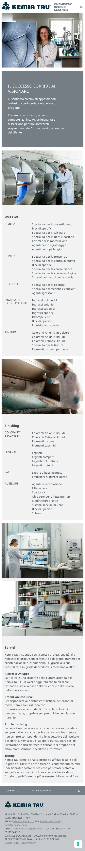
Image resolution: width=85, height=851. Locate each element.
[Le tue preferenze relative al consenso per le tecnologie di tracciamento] (78, 844)
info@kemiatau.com (16, 825)
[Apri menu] (81, 6)
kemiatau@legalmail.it (31, 828)
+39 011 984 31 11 (23, 821)
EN (78, 791)
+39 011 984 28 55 (50, 821)
